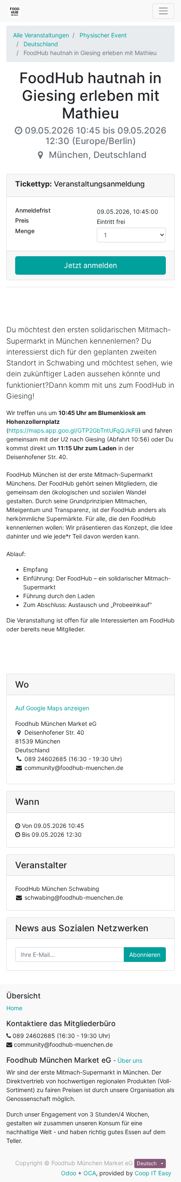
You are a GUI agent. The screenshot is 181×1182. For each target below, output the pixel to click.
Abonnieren (144, 954)
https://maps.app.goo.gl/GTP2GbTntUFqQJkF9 (73, 430)
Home (14, 1007)
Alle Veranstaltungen (41, 35)
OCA (89, 1173)
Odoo (68, 1173)
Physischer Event (103, 35)
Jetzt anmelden (90, 265)
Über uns (129, 1060)
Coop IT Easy (153, 1173)
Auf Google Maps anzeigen (52, 708)
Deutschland (41, 43)
